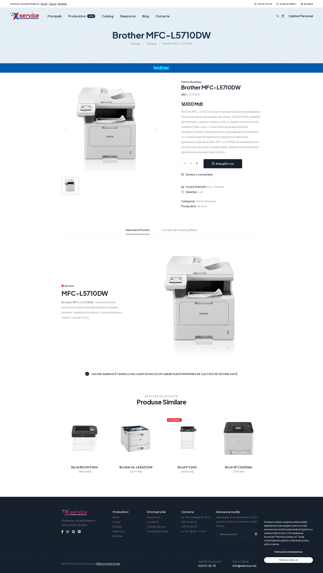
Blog (145, 16)
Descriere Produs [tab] (138, 230)
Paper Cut (118, 531)
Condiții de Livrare (157, 531)
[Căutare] (277, 16)
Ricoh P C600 (187, 467)
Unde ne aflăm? (288, 4)
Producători (80, 16)
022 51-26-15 (264, 4)
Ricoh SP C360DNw (238, 467)
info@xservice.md (244, 565)
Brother (62, 4)
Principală (55, 16)
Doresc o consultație (199, 174)
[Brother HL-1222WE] (110, 128)
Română (308, 4)
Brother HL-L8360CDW (135, 467)
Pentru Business (206, 201)
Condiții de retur (156, 526)
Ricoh (44, 4)
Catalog (107, 16)
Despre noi (128, 16)
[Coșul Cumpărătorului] (281, 16)
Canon (53, 4)
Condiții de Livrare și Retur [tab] (179, 230)
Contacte (163, 16)
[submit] (256, 534)
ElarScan (118, 536)
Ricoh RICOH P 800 (84, 467)
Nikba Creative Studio (108, 563)
